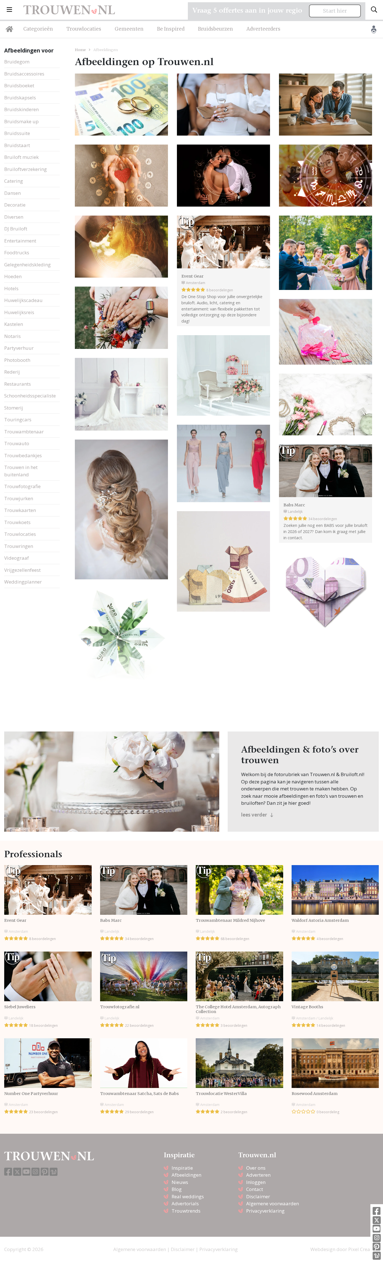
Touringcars (17, 419)
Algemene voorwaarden (272, 1203)
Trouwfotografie (22, 486)
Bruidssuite (17, 133)
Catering (13, 181)
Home (80, 49)
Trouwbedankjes (23, 455)
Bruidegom (16, 61)
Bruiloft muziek (21, 157)
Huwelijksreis (19, 312)
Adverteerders (263, 29)
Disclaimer (258, 1196)
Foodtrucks (16, 252)
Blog (177, 1189)
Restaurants (17, 384)
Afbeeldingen (186, 1175)
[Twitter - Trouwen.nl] (377, 1220)
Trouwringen (18, 546)
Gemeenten (129, 29)
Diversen (13, 217)
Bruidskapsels (20, 97)
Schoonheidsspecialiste (30, 395)
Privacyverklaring (265, 1211)
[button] (9, 9)
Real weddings (188, 1196)
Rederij (12, 372)
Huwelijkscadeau (23, 300)
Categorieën (38, 29)
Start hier (335, 11)
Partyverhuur (19, 348)
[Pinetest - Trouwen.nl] (376, 1247)
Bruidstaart (17, 145)
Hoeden (13, 276)
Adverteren (258, 1175)
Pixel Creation (363, 1249)
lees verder (254, 814)
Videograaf (16, 558)
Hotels (11, 288)
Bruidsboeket (19, 85)
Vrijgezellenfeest (22, 570)
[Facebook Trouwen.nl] (376, 1211)
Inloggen (256, 1182)
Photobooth (17, 360)
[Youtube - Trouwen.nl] (376, 1229)
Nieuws (180, 1182)
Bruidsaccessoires (24, 73)
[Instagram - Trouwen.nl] (377, 1238)
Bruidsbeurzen (215, 29)
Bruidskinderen (21, 109)
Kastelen (13, 324)
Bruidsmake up (21, 121)
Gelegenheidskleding (27, 264)
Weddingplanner (23, 582)
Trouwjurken (18, 498)
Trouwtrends (186, 1211)
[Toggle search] (374, 9)
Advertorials (185, 1203)
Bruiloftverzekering (25, 169)
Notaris (12, 336)
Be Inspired (170, 29)
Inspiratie (182, 1168)
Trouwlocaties (83, 29)
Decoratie (15, 205)
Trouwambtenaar (24, 431)
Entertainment (20, 240)
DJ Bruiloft (15, 228)
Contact (254, 1189)
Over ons (256, 1168)
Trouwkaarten (20, 510)
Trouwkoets (17, 522)
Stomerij (13, 407)
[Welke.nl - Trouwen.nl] (377, 1256)
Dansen (12, 193)
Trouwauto (16, 443)
